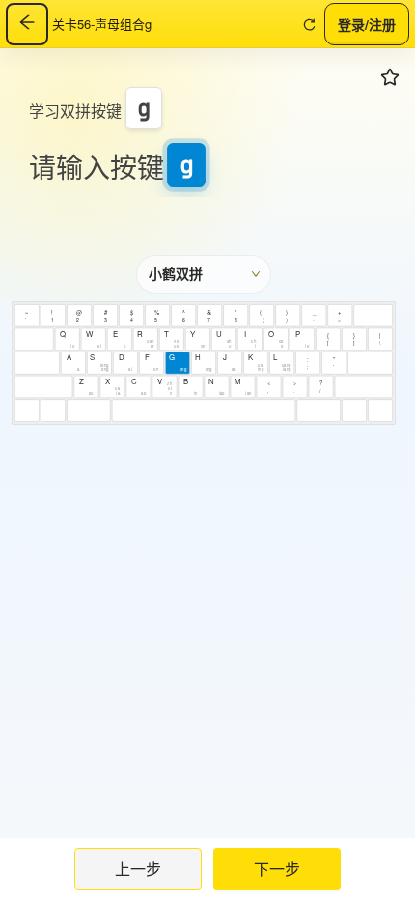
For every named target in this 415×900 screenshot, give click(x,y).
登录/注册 (367, 23)
